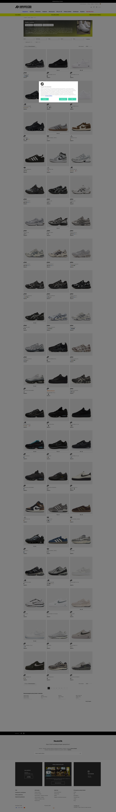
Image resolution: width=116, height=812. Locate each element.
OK (72, 99)
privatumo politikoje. (48, 95)
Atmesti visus (63, 99)
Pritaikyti (44, 99)
